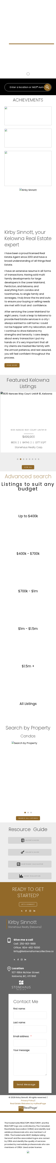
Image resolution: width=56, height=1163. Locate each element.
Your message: (21, 1050)
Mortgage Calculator (32, 864)
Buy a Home (16, 62)
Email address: (21, 1036)
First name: (19, 1008)
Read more (12, 365)
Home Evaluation (32, 876)
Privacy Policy (27, 1100)
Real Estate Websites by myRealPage (28, 1103)
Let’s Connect (28, 904)
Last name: (19, 1022)
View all (28, 467)
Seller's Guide (32, 852)
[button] (4, 30)
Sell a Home (34, 62)
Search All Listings (28, 818)
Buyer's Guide (32, 840)
